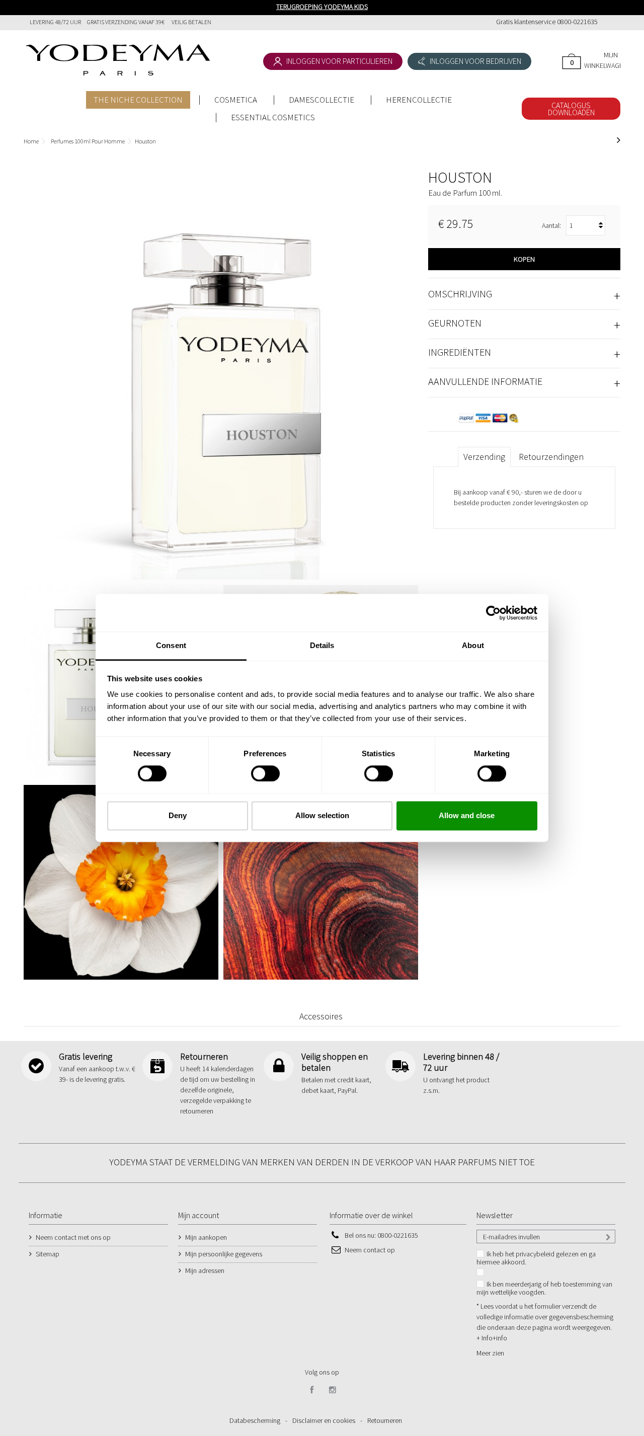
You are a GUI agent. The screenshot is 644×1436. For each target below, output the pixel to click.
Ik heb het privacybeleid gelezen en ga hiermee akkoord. (536, 1257)
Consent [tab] (171, 645)
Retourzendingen (551, 456)
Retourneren (384, 1420)
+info (500, 1337)
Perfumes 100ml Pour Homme (88, 141)
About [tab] (473, 645)
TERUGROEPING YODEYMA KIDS (322, 6)
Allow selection (322, 815)
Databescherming (254, 1420)
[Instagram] (333, 1390)
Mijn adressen (204, 1270)
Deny (178, 815)
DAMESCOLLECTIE (321, 99)
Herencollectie (419, 99)
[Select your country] (609, 23)
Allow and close (467, 815)
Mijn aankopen (206, 1237)
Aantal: (551, 225)
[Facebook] (312, 1390)
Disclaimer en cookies (323, 1420)
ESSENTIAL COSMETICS (273, 117)
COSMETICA (235, 99)
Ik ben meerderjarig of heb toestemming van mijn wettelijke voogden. (544, 1288)
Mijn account (198, 1215)
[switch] (255, 769)
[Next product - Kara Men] (618, 140)
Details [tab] (322, 645)
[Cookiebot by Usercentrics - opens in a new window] (493, 612)
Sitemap (47, 1253)
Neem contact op (370, 1249)
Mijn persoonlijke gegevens (223, 1253)
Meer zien (490, 1353)
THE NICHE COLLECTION (138, 99)
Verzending (484, 456)
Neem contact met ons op (73, 1237)
